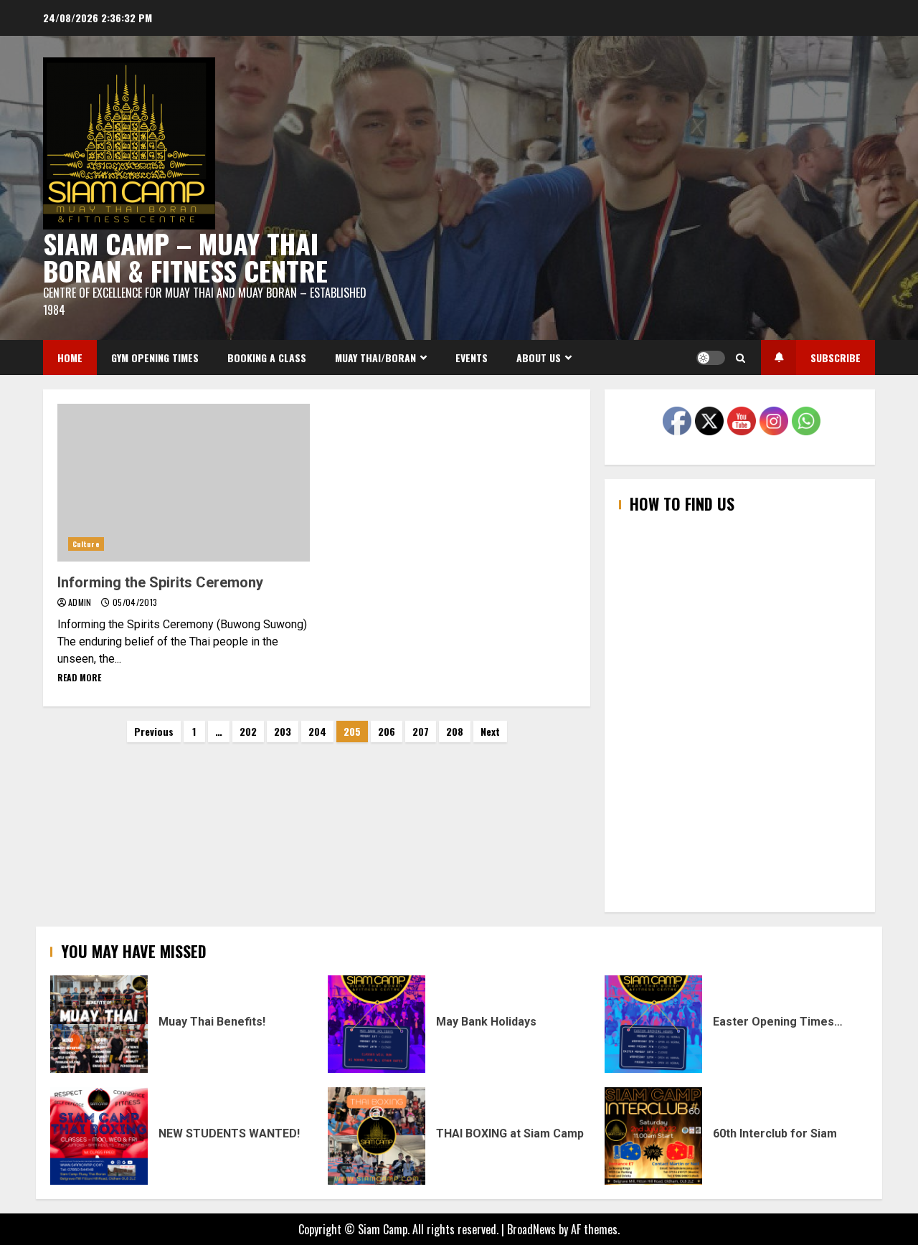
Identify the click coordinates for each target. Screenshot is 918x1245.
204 (317, 731)
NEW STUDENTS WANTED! (99, 1136)
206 (386, 731)
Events (471, 357)
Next (490, 731)
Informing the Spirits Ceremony (183, 483)
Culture (86, 544)
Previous (154, 731)
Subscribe (835, 357)
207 (420, 731)
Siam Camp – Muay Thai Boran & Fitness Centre (185, 256)
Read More (79, 677)
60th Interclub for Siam (653, 1136)
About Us (538, 357)
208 (454, 731)
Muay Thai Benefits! (99, 1024)
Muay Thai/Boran (375, 357)
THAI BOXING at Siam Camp (376, 1136)
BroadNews (531, 1229)
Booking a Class (266, 357)
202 (248, 731)
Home (69, 357)
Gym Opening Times (155, 357)
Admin (81, 602)
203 (282, 731)
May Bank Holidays (376, 1024)
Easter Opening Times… (653, 1024)
